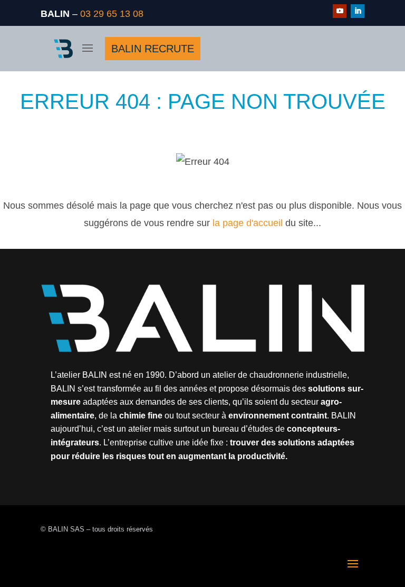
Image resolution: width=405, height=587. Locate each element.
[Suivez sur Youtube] (339, 11)
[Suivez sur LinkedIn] (357, 11)
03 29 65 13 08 (111, 13)
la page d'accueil (248, 223)
